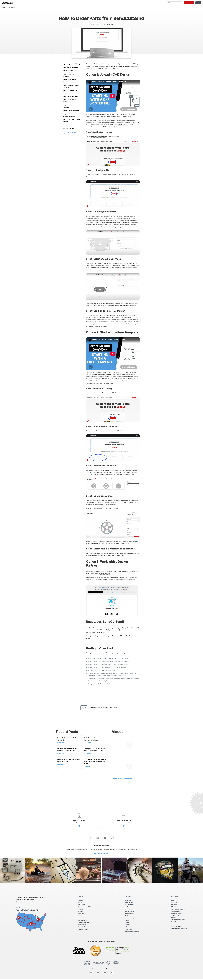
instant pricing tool (117, 64)
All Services (128, 900)
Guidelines (174, 902)
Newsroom (81, 913)
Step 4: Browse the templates (68, 106)
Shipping (80, 909)
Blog (7, 7)
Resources (35, 3)
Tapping (127, 922)
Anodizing (127, 907)
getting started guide (115, 628)
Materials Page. (126, 220)
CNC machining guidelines (111, 127)
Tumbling (127, 924)
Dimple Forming (129, 913)
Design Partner (98, 543)
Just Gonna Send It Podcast (176, 916)
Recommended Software (178, 919)
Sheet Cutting (129, 902)
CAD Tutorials (105, 24)
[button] (129, 745)
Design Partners (105, 573)
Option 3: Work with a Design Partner (71, 120)
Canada (100, 632)
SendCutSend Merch (84, 922)
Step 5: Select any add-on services (70, 80)
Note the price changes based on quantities (115, 222)
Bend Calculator (175, 911)
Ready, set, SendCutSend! (70, 125)
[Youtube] (98, 838)
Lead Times (81, 904)
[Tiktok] (112, 838)
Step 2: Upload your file (70, 70)
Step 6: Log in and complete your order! (71, 86)
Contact (44, 3)
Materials (18, 3)
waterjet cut (123, 66)
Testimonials (82, 918)
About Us (80, 911)
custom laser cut (111, 66)
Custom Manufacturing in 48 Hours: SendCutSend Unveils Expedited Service (95, 761)
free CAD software (113, 543)
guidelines (124, 305)
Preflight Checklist (68, 128)
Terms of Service (83, 929)
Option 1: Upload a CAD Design (71, 64)
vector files (99, 114)
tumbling (104, 303)
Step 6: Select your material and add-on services (71, 115)
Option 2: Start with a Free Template (70, 91)
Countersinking (129, 911)
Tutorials (173, 921)
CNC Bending (128, 909)
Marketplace (128, 929)
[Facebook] (105, 838)
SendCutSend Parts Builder (102, 374)
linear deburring (93, 303)
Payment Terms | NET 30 (85, 907)
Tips (111, 24)
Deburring (128, 927)
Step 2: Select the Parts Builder (70, 100)
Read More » (60, 742)
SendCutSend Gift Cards (132, 931)
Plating (127, 920)
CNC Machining (129, 904)
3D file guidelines (123, 125)
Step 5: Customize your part (71, 110)
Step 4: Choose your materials (69, 75)
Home (3, 7)
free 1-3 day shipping (103, 630)
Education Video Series (177, 907)
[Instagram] (91, 838)
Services (25, 3)
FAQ (172, 924)
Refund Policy (82, 927)
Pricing (80, 902)
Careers (80, 915)
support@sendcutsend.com (179, 928)
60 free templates (103, 470)
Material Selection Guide (178, 909)
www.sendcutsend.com (98, 136)
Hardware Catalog (176, 913)
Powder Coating (129, 918)
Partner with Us (82, 920)
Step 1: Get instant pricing (70, 67)
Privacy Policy (82, 924)
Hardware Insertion (130, 915)
